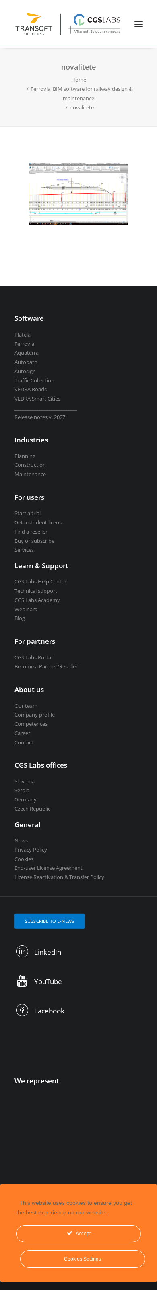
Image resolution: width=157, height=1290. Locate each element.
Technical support (35, 590)
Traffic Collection (34, 380)
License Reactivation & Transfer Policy (59, 877)
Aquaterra (26, 352)
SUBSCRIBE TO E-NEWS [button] (49, 921)
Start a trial (27, 513)
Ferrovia (24, 343)
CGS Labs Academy (37, 600)
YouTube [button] (48, 981)
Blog (19, 618)
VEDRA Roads (30, 389)
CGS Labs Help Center (40, 581)
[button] (138, 24)
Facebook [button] (49, 1010)
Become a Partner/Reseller (46, 666)
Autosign (25, 371)
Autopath (25, 362)
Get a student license (39, 522)
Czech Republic (32, 808)
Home (78, 79)
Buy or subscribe (34, 540)
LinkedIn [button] (47, 952)
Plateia (22, 334)
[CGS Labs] (68, 24)
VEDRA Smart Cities (37, 398)
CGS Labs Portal (33, 657)
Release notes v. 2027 (39, 417)
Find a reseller (31, 531)
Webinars (25, 609)
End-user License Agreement (48, 867)
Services (24, 549)
